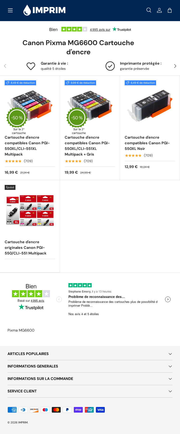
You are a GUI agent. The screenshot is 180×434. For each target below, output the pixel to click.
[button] (170, 10)
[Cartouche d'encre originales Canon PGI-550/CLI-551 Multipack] (30, 210)
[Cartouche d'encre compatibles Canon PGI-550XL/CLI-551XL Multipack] (30, 105)
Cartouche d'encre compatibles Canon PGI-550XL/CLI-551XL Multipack (27, 146)
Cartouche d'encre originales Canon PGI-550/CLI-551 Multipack (25, 247)
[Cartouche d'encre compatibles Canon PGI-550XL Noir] (150, 105)
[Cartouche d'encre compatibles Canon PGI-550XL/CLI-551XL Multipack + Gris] (90, 105)
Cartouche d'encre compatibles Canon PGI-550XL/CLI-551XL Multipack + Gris (87, 146)
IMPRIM (23, 422)
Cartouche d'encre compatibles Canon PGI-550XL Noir (147, 143)
